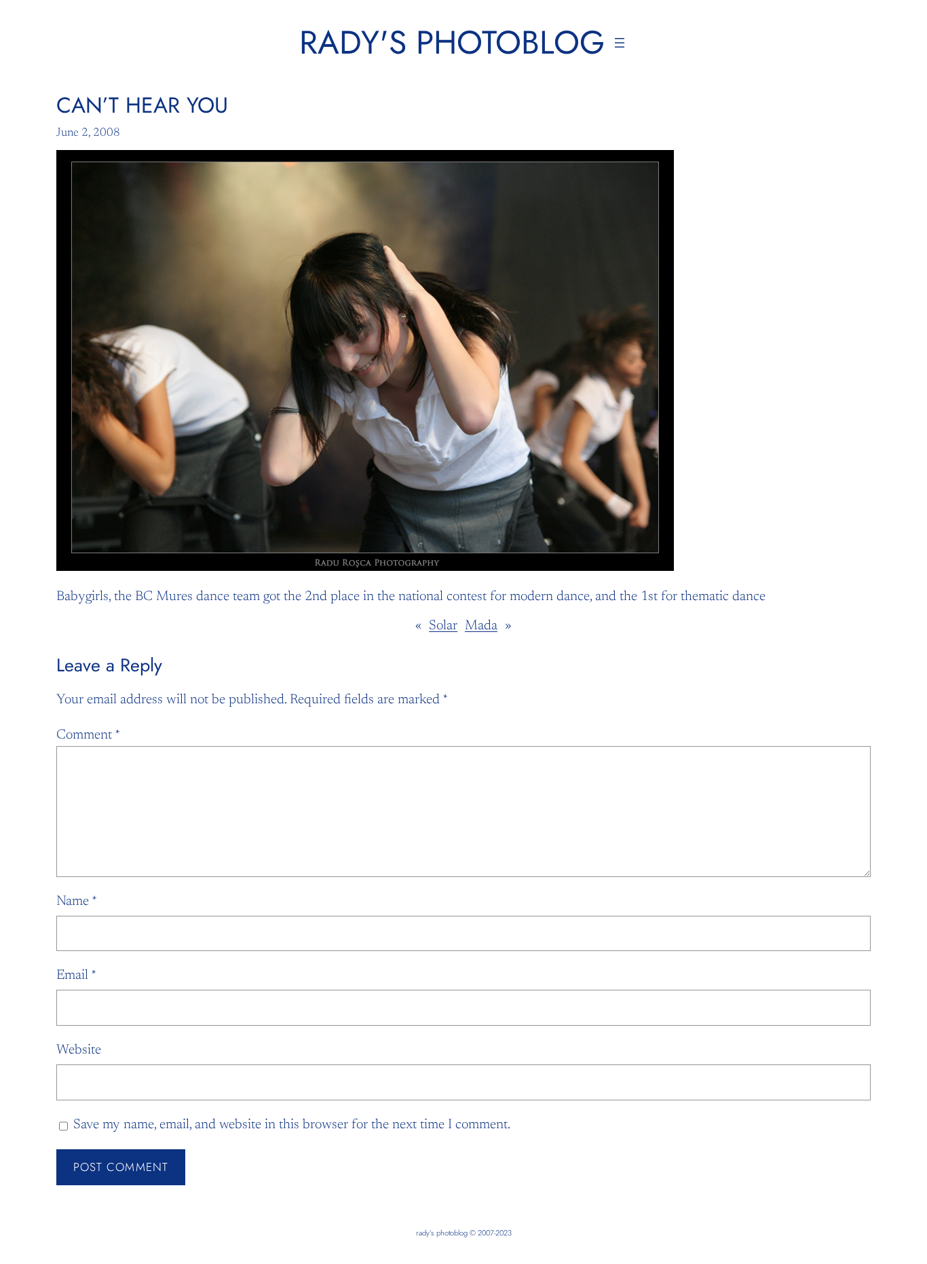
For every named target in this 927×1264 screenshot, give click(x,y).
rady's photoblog (452, 42)
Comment (88, 735)
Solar (443, 626)
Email (76, 975)
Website (78, 1050)
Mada (481, 626)
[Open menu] (619, 43)
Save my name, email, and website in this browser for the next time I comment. (291, 1125)
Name (76, 901)
